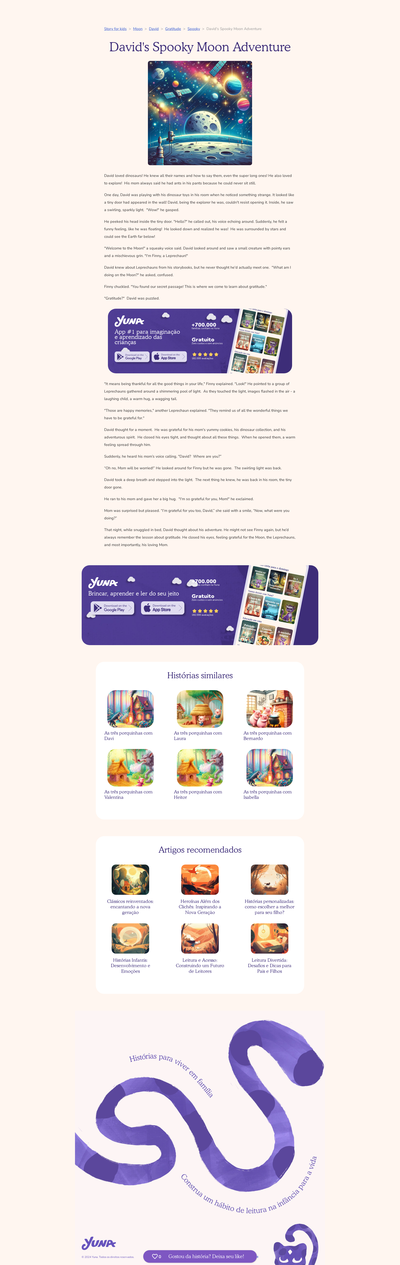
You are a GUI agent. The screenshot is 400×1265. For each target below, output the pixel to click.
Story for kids (115, 28)
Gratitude (173, 28)
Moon (137, 28)
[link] (132, 356)
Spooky (194, 28)
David (154, 28)
